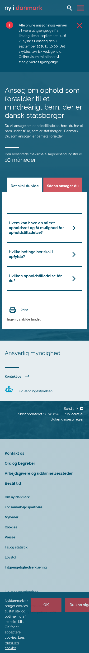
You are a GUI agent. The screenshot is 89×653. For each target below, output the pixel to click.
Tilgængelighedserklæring (26, 567)
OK (46, 605)
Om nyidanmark (17, 497)
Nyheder (11, 517)
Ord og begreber (20, 463)
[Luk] (79, 25)
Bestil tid (13, 483)
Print (24, 310)
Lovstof (10, 557)
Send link (71, 409)
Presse (10, 537)
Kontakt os (13, 376)
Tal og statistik (16, 547)
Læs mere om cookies (15, 643)
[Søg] (69, 8)
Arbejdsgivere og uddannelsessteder (39, 473)
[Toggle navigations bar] (81, 8)
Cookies (11, 527)
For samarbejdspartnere (23, 507)
